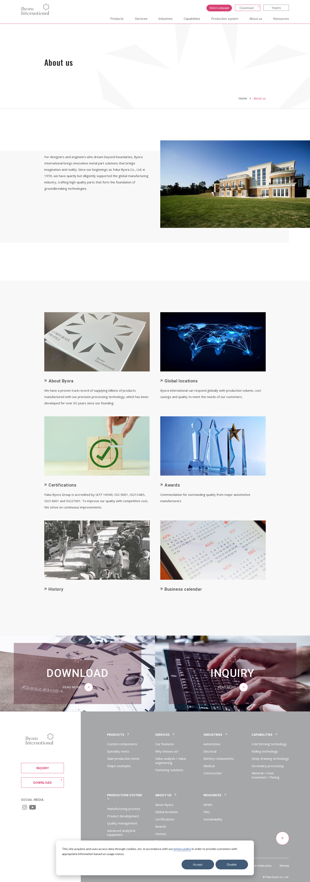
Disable (232, 864)
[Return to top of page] (282, 838)
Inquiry (276, 8)
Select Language (219, 8)
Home (243, 98)
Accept (198, 864)
